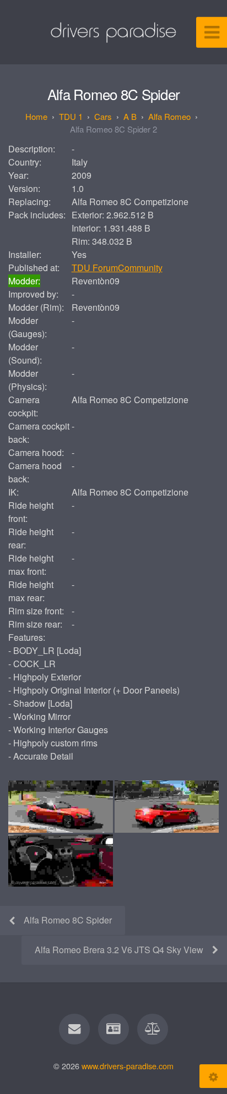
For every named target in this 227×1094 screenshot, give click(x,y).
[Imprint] (113, 1029)
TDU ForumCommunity (117, 267)
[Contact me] (74, 1029)
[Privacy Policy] (152, 1029)
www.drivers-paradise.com (128, 1065)
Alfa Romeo (169, 116)
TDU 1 (71, 116)
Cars (103, 116)
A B (130, 116)
